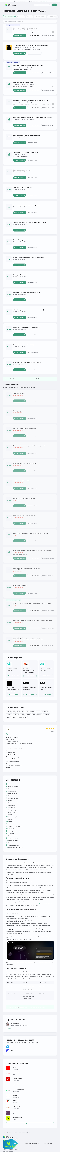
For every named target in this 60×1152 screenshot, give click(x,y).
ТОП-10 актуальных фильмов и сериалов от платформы (30, 310)
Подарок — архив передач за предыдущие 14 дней (28, 257)
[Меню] (4, 5)
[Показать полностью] (53, 32)
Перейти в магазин (11, 734)
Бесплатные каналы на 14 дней (22, 170)
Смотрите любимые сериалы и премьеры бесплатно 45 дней (32, 603)
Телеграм (12, 1046)
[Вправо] (57, 17)
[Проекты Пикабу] (18, 5)
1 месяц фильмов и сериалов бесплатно (25, 152)
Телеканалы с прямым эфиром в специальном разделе (30, 222)
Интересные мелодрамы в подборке (24, 498)
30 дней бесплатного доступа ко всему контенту (28, 65)
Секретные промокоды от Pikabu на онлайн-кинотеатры (30, 45)
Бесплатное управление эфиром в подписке (26, 292)
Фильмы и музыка (13, 1132)
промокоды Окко (37, 903)
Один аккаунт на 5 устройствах (22, 187)
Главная (5, 1132)
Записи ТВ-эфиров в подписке (22, 481)
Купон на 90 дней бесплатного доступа (25, 28)
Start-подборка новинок (20, 585)
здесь (44, 378)
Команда (26, 1141)
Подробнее (44, 1)
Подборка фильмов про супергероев (24, 463)
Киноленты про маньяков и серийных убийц (26, 327)
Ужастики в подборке (19, 393)
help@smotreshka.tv (12, 741)
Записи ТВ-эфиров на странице (22, 240)
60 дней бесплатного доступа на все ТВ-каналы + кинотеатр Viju (33, 550)
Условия (46, 1141)
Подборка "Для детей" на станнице (24, 275)
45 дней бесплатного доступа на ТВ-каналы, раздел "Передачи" (32, 620)
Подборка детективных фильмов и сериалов (27, 362)
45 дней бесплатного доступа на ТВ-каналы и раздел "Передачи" (33, 117)
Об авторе (8, 1028)
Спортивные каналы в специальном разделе (26, 205)
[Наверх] (56, 1149)
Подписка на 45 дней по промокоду (24, 82)
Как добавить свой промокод (31, 1143)
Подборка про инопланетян (21, 411)
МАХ (11, 1050)
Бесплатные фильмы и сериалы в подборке (26, 135)
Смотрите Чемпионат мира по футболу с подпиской (29, 446)
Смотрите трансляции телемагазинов (24, 428)
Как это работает (48, 1143)
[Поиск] (49, 5)
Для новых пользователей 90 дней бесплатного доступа (30, 533)
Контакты (26, 1145)
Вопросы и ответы (49, 1145)
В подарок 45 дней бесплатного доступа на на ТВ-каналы (30, 100)
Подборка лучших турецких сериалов (24, 515)
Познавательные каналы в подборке (24, 345)
